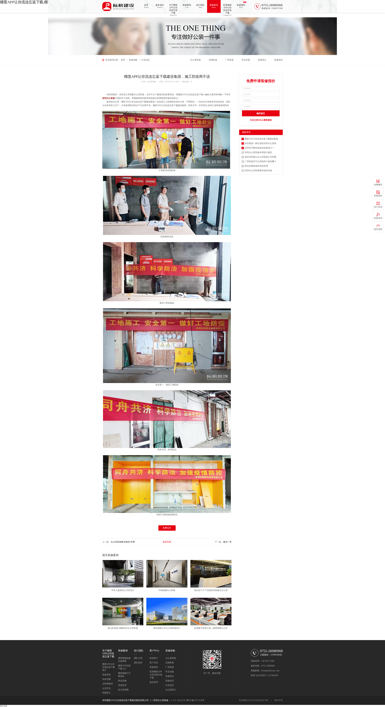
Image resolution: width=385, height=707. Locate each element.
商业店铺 (122, 681)
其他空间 (122, 685)
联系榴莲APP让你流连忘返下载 (227, 8)
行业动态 (145, 60)
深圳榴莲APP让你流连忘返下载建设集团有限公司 (125, 700)
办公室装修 (195, 60)
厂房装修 (229, 60)
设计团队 (200, 6)
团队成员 (138, 662)
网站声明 (278, 700)
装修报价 (241, 6)
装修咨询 (378, 218)
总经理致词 (107, 684)
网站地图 (3, 706)
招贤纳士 (106, 693)
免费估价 (167, 528)
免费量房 (378, 185)
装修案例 (187, 6)
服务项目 (160, 6)
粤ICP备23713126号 (195, 700)
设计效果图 (123, 690)
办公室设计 (170, 690)
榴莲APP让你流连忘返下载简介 (108, 667)
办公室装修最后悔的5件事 (123, 542)
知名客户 (154, 658)
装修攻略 (133, 60)
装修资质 (106, 675)
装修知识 (278, 60)
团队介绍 (138, 658)
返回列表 (167, 542)
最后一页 (227, 542)
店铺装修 (213, 60)
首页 (146, 6)
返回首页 (154, 682)
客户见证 (154, 662)
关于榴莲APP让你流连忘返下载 (173, 8)
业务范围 (106, 679)
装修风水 (262, 60)
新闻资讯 (214, 6)
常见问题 (246, 60)
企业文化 (106, 688)
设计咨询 (378, 207)
